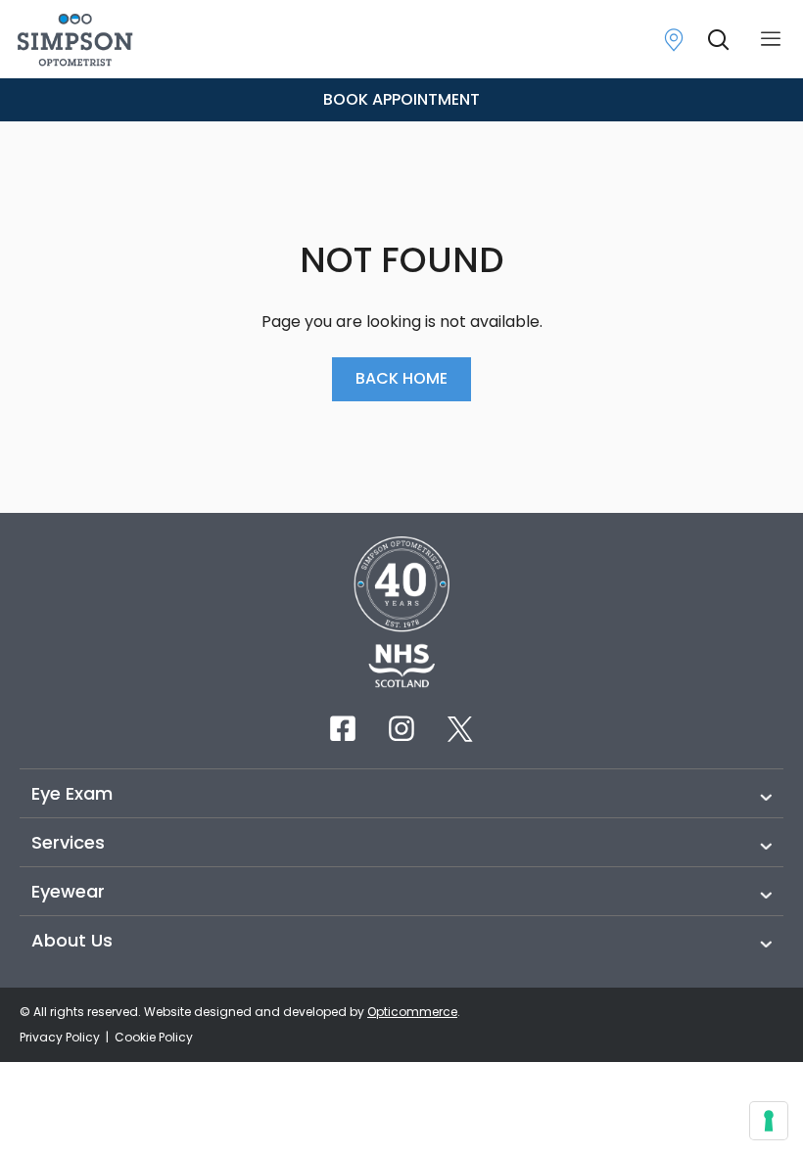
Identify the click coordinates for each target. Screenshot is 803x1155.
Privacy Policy (61, 1037)
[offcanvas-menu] (770, 39)
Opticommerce (412, 1011)
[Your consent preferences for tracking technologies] (768, 1120)
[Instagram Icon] (401, 728)
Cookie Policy (154, 1037)
